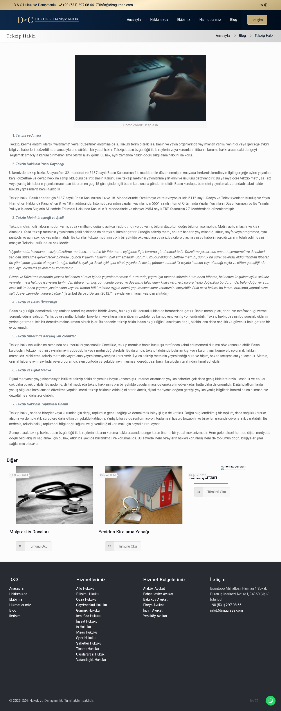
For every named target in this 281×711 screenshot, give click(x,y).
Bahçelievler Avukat (158, 594)
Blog (242, 36)
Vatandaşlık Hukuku (91, 660)
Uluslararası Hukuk (90, 654)
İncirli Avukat (152, 610)
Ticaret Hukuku (87, 649)
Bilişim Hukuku (87, 594)
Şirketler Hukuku (88, 643)
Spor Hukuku (85, 638)
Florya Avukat (153, 605)
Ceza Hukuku (86, 599)
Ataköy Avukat (154, 588)
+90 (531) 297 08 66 (225, 605)
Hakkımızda (18, 594)
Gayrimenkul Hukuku (91, 605)
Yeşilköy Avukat (155, 616)
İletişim (257, 20)
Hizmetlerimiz (20, 605)
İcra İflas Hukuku (88, 616)
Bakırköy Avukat (155, 599)
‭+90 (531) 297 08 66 (78, 5)
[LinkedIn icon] (261, 5)
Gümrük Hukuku (88, 610)
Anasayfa (223, 36)
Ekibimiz (15, 599)
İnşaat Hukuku (86, 621)
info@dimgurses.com (116, 5)
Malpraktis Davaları (29, 531)
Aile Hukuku (85, 588)
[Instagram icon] (265, 5)
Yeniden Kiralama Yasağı (124, 531)
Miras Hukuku (86, 632)
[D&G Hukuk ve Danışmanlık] (49, 20)
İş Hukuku (83, 627)
